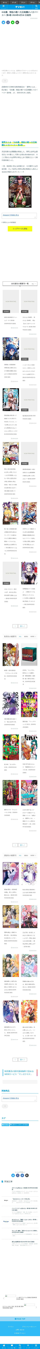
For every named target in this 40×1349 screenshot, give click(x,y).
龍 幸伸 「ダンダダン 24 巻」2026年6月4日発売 (10, 767)
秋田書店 (6, 311)
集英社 (26, 636)
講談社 (26, 855)
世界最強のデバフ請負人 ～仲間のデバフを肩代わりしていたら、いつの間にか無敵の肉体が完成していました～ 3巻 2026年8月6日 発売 (29, 598)
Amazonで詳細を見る (11, 215)
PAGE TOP (20, 1319)
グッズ (14, 2)
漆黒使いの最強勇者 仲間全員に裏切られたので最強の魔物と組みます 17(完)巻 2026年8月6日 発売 (10, 371)
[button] (17, 22)
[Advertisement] (20, 46)
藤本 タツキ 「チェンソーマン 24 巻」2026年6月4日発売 (10, 812)
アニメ (23, 2)
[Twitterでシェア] (3, 22)
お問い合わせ (20, 1329)
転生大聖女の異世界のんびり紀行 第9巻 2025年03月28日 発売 (29, 892)
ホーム (5, 2)
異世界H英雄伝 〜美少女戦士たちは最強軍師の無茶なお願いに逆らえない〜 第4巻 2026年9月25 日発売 (29, 476)
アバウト (11, 1326)
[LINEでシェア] (12, 22)
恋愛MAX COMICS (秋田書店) (20, 1124)
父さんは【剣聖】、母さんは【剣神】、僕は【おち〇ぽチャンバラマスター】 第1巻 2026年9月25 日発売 (29, 324)
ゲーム (33, 2)
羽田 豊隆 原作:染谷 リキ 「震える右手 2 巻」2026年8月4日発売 (10, 721)
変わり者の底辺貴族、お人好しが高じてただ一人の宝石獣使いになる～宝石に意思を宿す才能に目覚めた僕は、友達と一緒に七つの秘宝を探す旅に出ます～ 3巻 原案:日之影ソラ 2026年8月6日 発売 (10, 481)
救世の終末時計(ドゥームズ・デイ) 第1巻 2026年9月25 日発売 (10, 320)
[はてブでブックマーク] (22, 1175)
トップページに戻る (20, 229)
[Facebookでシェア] (8, 22)
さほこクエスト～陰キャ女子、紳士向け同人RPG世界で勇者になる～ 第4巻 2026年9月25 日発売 (10, 595)
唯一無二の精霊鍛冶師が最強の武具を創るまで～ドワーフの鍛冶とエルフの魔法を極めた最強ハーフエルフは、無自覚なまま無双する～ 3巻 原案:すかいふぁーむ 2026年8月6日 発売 (10, 541)
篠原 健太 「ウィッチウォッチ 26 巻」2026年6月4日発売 (29, 724)
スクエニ (6, 358)
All (20, 636)
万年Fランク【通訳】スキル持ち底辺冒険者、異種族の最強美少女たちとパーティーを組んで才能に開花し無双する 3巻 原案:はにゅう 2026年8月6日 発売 (29, 538)
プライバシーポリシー (29, 1326)
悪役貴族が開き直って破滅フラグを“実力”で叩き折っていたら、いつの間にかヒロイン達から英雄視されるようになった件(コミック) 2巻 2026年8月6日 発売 (10, 425)
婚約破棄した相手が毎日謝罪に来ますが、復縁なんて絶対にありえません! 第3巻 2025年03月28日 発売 (10, 987)
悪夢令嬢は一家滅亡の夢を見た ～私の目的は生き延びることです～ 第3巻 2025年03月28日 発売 (10, 938)
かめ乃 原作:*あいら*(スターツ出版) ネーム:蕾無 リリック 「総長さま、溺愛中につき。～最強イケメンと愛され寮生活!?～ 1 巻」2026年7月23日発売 (29, 818)
